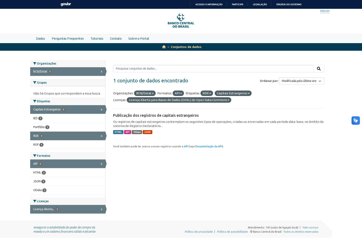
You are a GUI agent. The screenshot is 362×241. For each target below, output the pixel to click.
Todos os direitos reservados (300, 231)
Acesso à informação (208, 4)
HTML (118, 132)
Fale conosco (310, 227)
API (127, 132)
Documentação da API (208, 146)
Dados (40, 38)
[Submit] (318, 69)
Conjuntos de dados (186, 47)
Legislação (260, 4)
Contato (116, 38)
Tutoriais (96, 38)
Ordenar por (269, 81)
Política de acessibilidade (232, 231)
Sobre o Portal (138, 38)
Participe (237, 4)
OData (137, 132)
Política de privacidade (199, 231)
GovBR (66, 4)
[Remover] (153, 93)
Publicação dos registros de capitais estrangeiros (156, 115)
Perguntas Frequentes (68, 38)
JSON (147, 132)
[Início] (164, 47)
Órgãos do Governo (288, 4)
